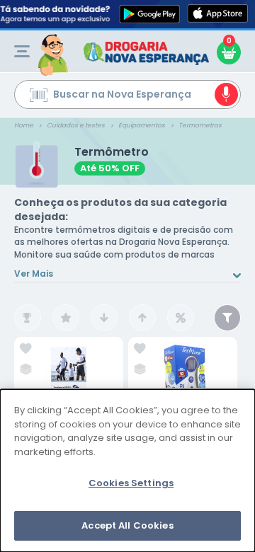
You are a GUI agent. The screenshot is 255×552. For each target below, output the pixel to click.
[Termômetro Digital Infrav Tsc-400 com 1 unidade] (183, 389)
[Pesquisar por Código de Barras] (38, 96)
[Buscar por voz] (226, 94)
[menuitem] (22, 51)
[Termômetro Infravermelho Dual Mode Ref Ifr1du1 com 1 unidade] (69, 389)
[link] (26, 349)
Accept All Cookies (127, 525)
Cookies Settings (131, 483)
